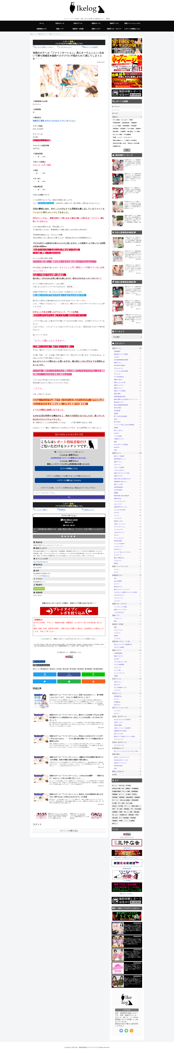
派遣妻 (127, 427)
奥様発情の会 (127, 696)
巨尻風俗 (133, 125)
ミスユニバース (127, 546)
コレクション (127, 667)
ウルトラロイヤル (127, 745)
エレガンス (127, 633)
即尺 (114, 809)
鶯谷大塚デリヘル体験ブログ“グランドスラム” (127, 857)
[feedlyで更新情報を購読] (69, 681)
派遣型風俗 (89, 669)
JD (132, 809)
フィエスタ (127, 638)
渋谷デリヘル (126, 679)
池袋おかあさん (127, 379)
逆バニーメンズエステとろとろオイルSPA (127, 751)
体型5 (131, 120)
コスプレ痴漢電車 (127, 664)
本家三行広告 (126, 848)
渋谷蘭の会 (127, 702)
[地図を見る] (45, 576)
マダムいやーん (127, 368)
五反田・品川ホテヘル (126, 742)
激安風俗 (122, 797)
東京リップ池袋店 (127, 456)
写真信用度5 (116, 122)
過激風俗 (134, 122)
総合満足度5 (126, 122)
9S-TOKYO (127, 422)
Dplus (127, 419)
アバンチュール (127, 739)
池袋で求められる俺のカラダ (127, 478)
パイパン (122, 794)
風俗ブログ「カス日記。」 (127, 893)
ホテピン (127, 535)
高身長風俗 (126, 125)
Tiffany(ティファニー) (127, 763)
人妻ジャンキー (127, 722)
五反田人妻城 (127, 725)
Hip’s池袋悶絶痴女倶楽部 (127, 359)
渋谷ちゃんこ (127, 682)
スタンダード (128, 137)
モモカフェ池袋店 (127, 647)
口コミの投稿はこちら (69, 468)
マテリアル (127, 690)
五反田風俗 (138, 809)
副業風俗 (115, 812)
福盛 (127, 441)
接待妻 (127, 413)
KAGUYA (127, 447)
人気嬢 (114, 803)
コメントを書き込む (69, 831)
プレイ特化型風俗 (124, 817)
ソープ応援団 (126, 880)
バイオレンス (127, 618)
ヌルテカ (127, 512)
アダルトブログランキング (127, 837)
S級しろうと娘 (127, 484)
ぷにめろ (127, 357)
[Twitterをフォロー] (44, 681)
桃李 (127, 621)
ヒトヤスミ (127, 601)
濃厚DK (128, 788)
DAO (127, 768)
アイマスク (116, 800)
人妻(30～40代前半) (131, 140)
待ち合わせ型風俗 (125, 800)
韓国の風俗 (126, 754)
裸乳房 (127, 563)
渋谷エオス (127, 704)
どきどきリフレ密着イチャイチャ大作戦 (127, 592)
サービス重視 (126, 791)
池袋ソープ (126, 615)
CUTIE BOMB (127, 490)
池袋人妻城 (127, 393)
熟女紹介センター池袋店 (127, 354)
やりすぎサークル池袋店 (127, 444)
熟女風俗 (115, 131)
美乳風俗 (81, 669)
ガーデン (127, 699)
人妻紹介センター (127, 439)
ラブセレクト (127, 560)
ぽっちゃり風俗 (117, 134)
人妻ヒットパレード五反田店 (127, 728)
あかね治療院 (127, 581)
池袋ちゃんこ (127, 362)
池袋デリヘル (127, 348)
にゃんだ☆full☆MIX (127, 510)
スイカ (127, 572)
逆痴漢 (127, 635)
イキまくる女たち (127, 470)
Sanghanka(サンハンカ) (127, 760)
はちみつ (127, 433)
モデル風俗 (131, 128)
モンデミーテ (127, 555)
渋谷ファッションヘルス (126, 707)
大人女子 (127, 659)
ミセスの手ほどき (127, 612)
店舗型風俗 (135, 788)
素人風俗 (66, 669)
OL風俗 (129, 785)
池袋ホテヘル (127, 453)
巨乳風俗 (74, 669)
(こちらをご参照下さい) (69, 455)
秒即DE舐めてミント (127, 459)
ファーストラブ (127, 529)
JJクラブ (127, 713)
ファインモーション (40, 661)
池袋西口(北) (45, 669)
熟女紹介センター (127, 402)
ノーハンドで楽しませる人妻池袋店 (127, 424)
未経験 (127, 676)
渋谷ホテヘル (126, 693)
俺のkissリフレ (127, 586)
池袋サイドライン (127, 385)
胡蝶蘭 (127, 493)
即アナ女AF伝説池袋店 (127, 416)
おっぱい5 (125, 120)
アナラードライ (127, 630)
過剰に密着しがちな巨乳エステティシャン (127, 399)
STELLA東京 (127, 407)
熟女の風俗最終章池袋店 (127, 405)
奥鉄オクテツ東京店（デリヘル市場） (127, 736)
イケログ (126, 1010)
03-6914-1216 (39, 588)
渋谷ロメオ (127, 684)
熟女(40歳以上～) (118, 140)
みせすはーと (127, 549)
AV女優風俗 (127, 134)
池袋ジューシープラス (127, 609)
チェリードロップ (127, 673)
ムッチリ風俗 (117, 125)
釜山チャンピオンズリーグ (127, 757)
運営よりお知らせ (126, 771)
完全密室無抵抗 (127, 487)
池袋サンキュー (127, 388)
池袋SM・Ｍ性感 (126, 624)
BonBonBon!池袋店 (127, 365)
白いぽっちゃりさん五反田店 (127, 719)
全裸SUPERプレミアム (127, 507)
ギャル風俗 (116, 120)
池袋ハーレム (127, 461)
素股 (121, 812)
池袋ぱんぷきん (127, 521)
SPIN (127, 450)
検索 (126, 150)
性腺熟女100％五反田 (127, 731)
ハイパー (127, 515)
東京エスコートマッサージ (127, 589)
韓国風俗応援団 (127, 868)
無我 (127, 627)
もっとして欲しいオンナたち (127, 552)
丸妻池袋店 (127, 351)
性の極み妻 (127, 410)
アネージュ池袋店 (127, 467)
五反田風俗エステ (126, 748)
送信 (69, 497)
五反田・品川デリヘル (126, 716)
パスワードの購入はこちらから (69, 480)
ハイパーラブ (127, 518)
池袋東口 (138, 128)
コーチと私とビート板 (127, 661)
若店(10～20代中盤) (56, 669)
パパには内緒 (127, 436)
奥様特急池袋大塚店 (127, 396)
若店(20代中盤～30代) (119, 143)
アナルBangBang (127, 376)
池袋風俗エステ (126, 575)
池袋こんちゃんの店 (127, 382)
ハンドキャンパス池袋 (127, 606)
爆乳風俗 (131, 814)
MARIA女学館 (127, 541)
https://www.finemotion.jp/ (40, 561)
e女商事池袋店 (127, 653)
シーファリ (127, 710)
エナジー (127, 584)
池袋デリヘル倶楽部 (127, 391)
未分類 (126, 774)
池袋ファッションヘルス (126, 566)
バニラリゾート (127, 598)
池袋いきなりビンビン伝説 (127, 473)
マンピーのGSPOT (127, 543)
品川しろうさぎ (127, 733)
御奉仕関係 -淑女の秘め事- (127, 495)
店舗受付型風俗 (99, 669)
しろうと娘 (127, 670)
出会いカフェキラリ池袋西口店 (127, 644)
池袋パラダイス (127, 656)
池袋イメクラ (126, 650)
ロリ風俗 (137, 131)
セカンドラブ (127, 504)
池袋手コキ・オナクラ (126, 604)
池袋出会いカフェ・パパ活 (126, 641)
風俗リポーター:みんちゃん (41, 665)
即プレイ (115, 823)
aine (127, 578)
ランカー (115, 785)
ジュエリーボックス (127, 501)
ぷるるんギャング (127, 532)
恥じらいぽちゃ (127, 430)
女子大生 (122, 785)
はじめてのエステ (127, 595)
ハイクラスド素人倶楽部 (127, 371)
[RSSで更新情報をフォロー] (93, 681)
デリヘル (37, 669)
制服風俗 (138, 797)
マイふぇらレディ (127, 538)
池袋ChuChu (127, 498)
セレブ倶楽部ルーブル (127, 687)
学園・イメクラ (117, 137)
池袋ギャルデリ (127, 476)
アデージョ (127, 464)
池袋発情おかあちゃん (127, 481)
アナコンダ (127, 374)
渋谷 (137, 814)
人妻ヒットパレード (127, 524)
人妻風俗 (123, 131)
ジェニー (127, 569)
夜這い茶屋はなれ (127, 558)
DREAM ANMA (127, 765)
